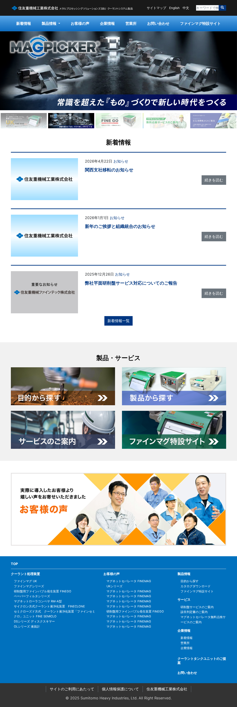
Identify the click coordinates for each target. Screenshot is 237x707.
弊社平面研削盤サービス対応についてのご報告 (131, 283)
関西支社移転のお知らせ (109, 170)
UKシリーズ (114, 586)
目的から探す (190, 581)
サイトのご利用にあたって (72, 689)
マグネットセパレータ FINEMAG (128, 581)
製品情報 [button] (49, 23)
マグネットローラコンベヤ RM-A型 (38, 601)
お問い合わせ (158, 23)
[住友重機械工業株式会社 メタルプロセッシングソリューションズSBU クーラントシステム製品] (72, 8)
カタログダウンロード (196, 586)
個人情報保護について (120, 689)
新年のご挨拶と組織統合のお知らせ (120, 226)
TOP (14, 564)
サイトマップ (156, 8)
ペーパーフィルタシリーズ (32, 596)
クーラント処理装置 (25, 574)
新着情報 (23, 23)
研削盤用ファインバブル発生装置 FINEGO (42, 591)
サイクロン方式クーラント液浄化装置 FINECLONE (49, 606)
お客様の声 (80, 23)
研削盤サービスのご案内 (197, 607)
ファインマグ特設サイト (200, 23)
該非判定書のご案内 (194, 612)
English (174, 8)
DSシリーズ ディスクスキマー (34, 621)
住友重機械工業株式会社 (167, 689)
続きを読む (214, 180)
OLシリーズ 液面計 (27, 626)
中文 (186, 8)
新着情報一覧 (118, 320)
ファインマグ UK (25, 581)
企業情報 (107, 23)
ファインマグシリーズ (29, 586)
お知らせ (120, 161)
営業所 (131, 23)
